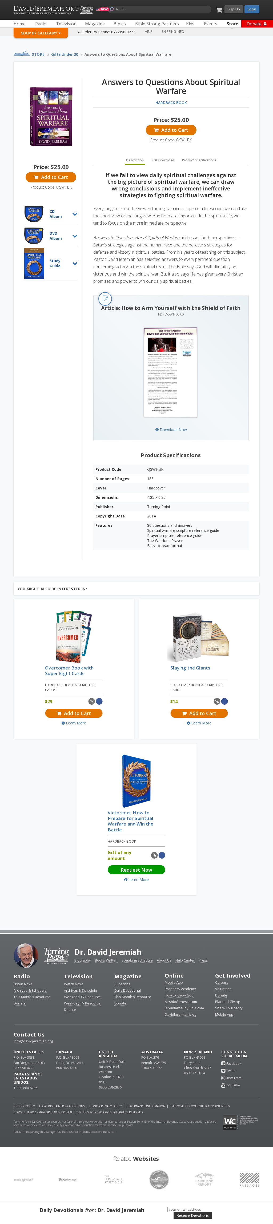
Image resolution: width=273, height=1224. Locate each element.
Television (78, 976)
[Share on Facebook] (99, 701)
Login (252, 9)
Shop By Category (39, 32)
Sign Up (234, 9)
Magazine (128, 976)
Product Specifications (199, 160)
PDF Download (163, 160)
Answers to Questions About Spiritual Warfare (128, 54)
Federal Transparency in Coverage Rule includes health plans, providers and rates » (65, 1132)
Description (135, 160)
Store (38, 54)
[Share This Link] (92, 701)
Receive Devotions (192, 1215)
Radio (22, 976)
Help (148, 31)
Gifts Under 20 (64, 54)
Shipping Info (173, 31)
